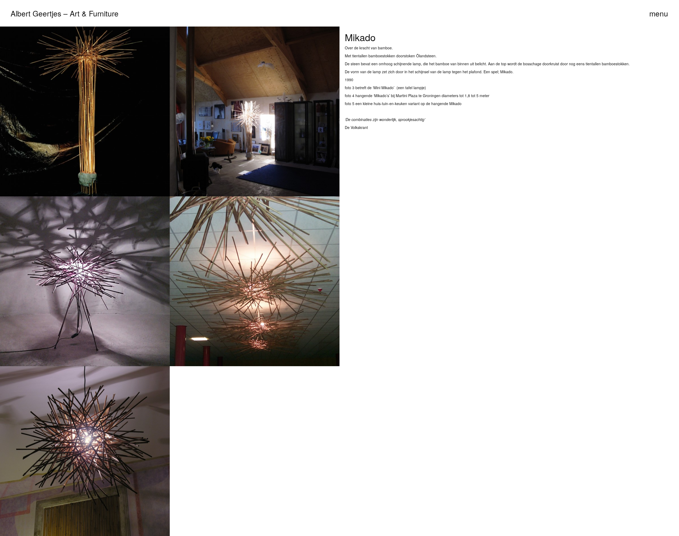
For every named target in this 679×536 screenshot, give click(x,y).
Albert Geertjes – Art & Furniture (65, 13)
